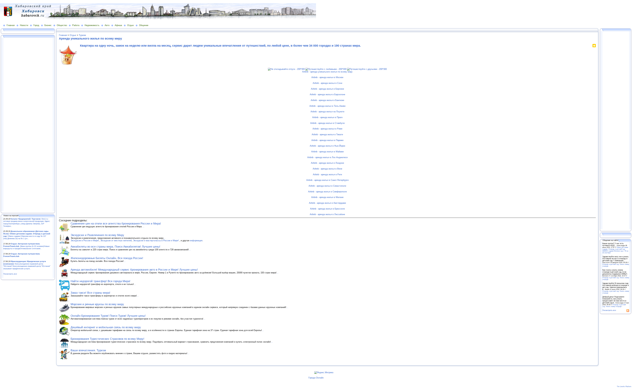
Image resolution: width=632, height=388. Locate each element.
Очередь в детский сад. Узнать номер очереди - (614, 305)
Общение (143, 25)
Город (36, 25)
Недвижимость (92, 25)
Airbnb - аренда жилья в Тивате (327, 134)
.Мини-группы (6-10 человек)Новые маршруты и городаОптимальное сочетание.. (26, 246)
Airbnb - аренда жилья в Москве (327, 77)
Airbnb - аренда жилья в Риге (327, 174)
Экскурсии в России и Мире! (85, 240)
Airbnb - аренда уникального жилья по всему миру (327, 71)
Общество (62, 25)
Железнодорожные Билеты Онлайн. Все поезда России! (107, 258)
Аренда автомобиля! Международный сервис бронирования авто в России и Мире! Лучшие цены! (134, 269)
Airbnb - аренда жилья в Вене (327, 168)
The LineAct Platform (624, 386)
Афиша (118, 25)
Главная (11, 25)
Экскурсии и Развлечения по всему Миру (97, 235)
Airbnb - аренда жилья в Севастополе (327, 186)
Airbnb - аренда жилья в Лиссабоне (327, 214)
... (143, 226)
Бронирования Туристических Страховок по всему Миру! (107, 338)
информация (196, 240)
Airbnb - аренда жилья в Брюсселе (327, 209)
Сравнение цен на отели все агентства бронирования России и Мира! (116, 223)
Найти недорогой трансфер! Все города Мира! (100, 281)
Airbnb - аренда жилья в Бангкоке (327, 100)
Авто (107, 25)
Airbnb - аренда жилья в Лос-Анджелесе (327, 157)
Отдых (130, 25)
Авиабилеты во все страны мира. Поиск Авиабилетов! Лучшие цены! (115, 246)
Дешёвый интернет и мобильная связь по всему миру (106, 327)
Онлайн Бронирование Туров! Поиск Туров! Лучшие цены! (108, 315)
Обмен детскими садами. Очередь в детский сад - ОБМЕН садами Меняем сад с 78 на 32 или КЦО (615, 250)
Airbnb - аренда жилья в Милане (327, 197)
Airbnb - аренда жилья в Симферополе (327, 191)
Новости (24, 25)
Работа (75, 25)
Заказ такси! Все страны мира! (90, 292)
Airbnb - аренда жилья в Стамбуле (327, 123)
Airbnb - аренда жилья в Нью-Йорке (327, 146)
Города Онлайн (316, 377)
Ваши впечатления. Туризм (88, 350)
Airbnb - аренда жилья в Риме (327, 128)
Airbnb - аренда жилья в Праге (327, 117)
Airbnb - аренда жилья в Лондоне (327, 163)
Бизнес (48, 25)
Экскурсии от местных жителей (116, 240)
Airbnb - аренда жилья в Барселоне (327, 94)
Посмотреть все (10, 274)
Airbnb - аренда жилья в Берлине (327, 89)
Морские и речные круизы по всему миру (97, 304)
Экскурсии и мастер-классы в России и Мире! (156, 240)
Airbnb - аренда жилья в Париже (327, 140)
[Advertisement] (28, 124)
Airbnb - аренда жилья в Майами (327, 151)
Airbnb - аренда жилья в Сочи (327, 83)
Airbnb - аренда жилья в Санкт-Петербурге (327, 180)
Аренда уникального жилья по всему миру (90, 38)
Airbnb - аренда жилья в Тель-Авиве (327, 106)
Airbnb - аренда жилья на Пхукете (327, 111)
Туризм (82, 35)
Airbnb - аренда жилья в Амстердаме (327, 203)
